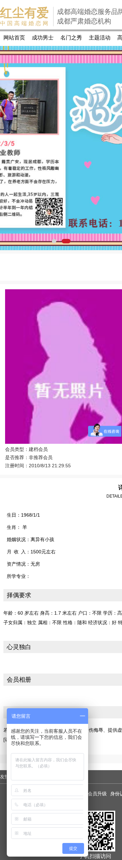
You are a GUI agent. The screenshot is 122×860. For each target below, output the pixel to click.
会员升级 (97, 793)
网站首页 (14, 37)
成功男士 (43, 37)
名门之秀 (71, 37)
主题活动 (99, 37)
